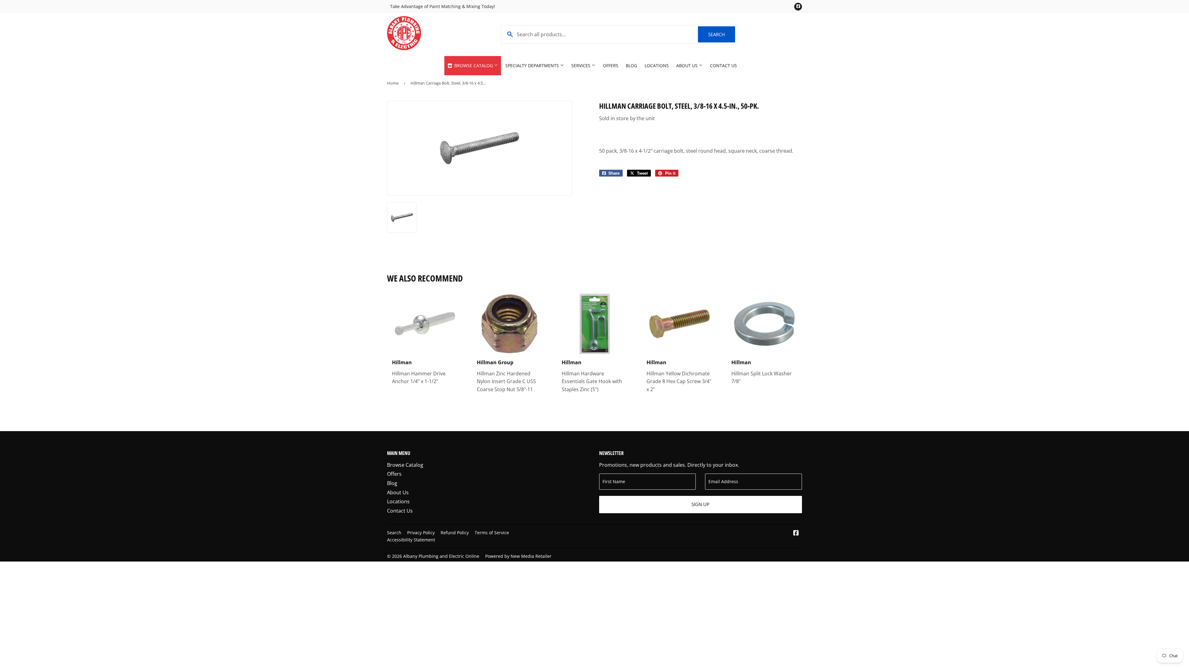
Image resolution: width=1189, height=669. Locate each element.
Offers (610, 65)
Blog (631, 65)
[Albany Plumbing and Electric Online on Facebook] (796, 533)
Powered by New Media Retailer (518, 556)
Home (393, 83)
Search (721, 34)
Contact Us (723, 65)
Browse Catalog (473, 65)
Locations (657, 65)
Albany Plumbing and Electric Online (441, 556)
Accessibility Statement (411, 540)
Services (581, 65)
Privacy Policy (421, 533)
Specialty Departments (532, 65)
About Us (687, 65)
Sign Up (700, 504)
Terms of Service (492, 533)
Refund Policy (455, 533)
